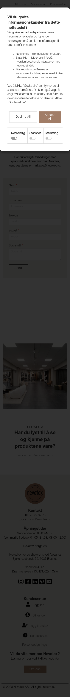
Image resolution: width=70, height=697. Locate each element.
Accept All (50, 117)
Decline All (23, 117)
